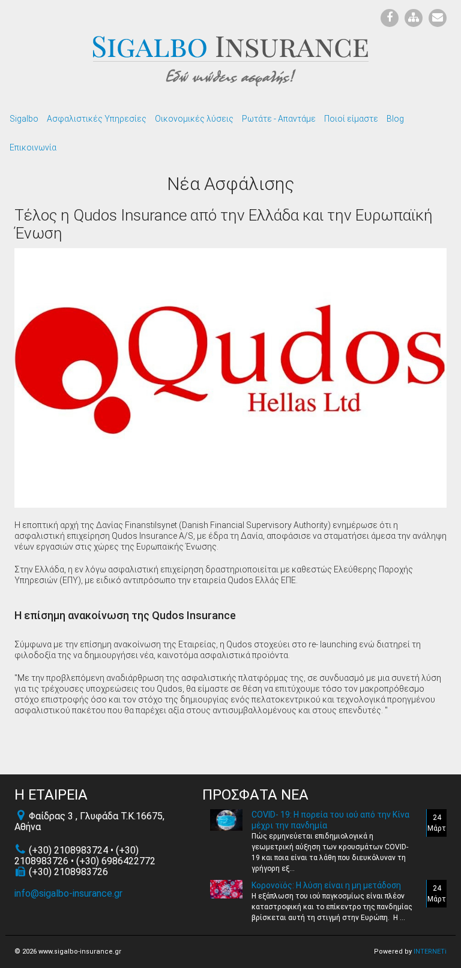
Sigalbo (24, 118)
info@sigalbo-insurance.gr (68, 893)
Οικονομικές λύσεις (194, 118)
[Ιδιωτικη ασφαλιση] (231, 60)
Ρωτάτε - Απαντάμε (279, 118)
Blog (395, 118)
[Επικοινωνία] (435, 18)
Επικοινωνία (33, 147)
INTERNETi (430, 951)
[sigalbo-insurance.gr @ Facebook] (387, 18)
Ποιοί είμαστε (351, 118)
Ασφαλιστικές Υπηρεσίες (96, 118)
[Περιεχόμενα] (411, 18)
